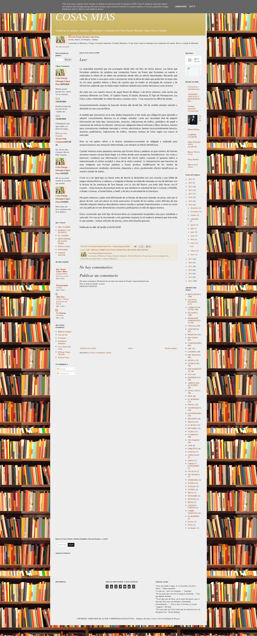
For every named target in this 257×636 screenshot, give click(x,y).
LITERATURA (121, 250)
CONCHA (192, 452)
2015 (190, 266)
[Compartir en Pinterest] (149, 246)
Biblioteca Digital (64, 331)
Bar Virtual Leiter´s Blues (61, 270)
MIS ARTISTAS (194, 355)
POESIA (191, 404)
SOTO (190, 525)
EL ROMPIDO (193, 399)
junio (193, 232)
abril (193, 239)
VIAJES (191, 431)
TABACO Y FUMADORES (193, 464)
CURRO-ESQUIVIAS (193, 511)
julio (193, 228)
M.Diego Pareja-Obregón (64, 353)
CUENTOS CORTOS (192, 506)
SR (57, 101)
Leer (192, 246)
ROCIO (190, 502)
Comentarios (64, 373)
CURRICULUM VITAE (107, 250)
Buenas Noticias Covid (194, 153)
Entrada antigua (171, 348)
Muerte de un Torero (193, 165)
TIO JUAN (192, 471)
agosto (193, 224)
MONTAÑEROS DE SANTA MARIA (64, 241)
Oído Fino (60, 296)
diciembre (195, 208)
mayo (193, 235)
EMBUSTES (193, 448)
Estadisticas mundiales (62, 342)
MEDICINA (192, 334)
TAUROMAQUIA (194, 408)
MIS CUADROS (64, 227)
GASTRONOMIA (194, 413)
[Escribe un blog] (142, 246)
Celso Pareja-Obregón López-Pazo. (85, 37)
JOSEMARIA (193, 480)
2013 (190, 273)
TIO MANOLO (194, 474)
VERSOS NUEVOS (61, 254)
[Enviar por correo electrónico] (139, 246)
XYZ (190, 374)
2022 (190, 190)
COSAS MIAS (85, 17)
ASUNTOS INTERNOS (192, 300)
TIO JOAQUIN (193, 440)
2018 (190, 204)
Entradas (62, 369)
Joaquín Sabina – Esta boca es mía (62, 274)
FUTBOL (191, 489)
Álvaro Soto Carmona (61, 140)
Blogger (177, 618)
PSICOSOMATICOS (194, 370)
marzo (193, 243)
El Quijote (62, 338)
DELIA (191, 492)
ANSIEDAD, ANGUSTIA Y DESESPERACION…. (194, 97)
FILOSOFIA (193, 312)
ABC (88, 250)
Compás (59, 287)
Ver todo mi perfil (62, 46)
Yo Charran (61, 313)
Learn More (181, 6)
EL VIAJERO (63, 235)
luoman (154, 618)
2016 (190, 262)
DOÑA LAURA (64, 246)
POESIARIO (63, 249)
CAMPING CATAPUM (192, 135)
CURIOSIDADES (194, 343)
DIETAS (191, 422)
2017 (190, 259)
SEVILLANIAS (194, 390)
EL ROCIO (192, 425)
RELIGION (192, 418)
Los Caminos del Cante (64, 347)
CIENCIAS (94, 250)
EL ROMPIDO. (194, 516)
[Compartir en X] (144, 246)
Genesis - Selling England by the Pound (62, 301)
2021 (190, 193)
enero (193, 254)
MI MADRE (192, 496)
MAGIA (191, 460)
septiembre (195, 219)
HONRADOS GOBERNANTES (194, 320)
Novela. (191, 521)
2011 (190, 281)
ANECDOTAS (193, 329)
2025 (190, 179)
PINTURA (192, 499)
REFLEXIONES (142, 250)
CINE (190, 445)
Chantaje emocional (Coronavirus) (193, 108)
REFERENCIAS (194, 377)
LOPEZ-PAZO (193, 455)
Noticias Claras (63, 357)
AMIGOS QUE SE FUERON (194, 384)
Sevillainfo (192, 486)
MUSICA (191, 360)
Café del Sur (62, 335)
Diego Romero (193, 159)
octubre (194, 215)
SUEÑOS (191, 483)
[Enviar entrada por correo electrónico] (135, 246)
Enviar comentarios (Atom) (100, 352)
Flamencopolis (62, 285)
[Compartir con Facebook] (147, 246)
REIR (190, 396)
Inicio (130, 348)
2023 (190, 186)
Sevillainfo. (192, 528)
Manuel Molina (193, 129)
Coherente (60, 315)
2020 (190, 197)
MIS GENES (131, 250)
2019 (190, 201)
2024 (190, 182)
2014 (190, 270)
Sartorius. (200, 119)
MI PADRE (192, 428)
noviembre (195, 211)
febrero (194, 250)
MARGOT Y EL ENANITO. (64, 231)
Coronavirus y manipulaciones (193, 87)
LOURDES (192, 351)
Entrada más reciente (88, 348)
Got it (192, 6)
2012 (190, 277)
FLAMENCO (193, 434)
